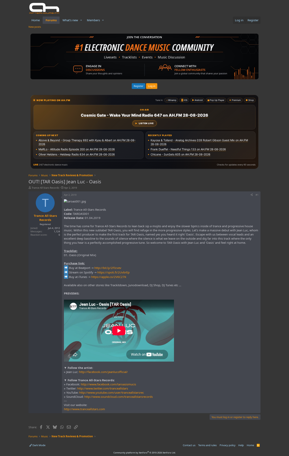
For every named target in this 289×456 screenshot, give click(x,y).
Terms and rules (207, 445)
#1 (257, 195)
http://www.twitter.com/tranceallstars (102, 388)
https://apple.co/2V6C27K (108, 277)
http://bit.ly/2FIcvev (107, 268)
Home (35, 20)
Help (241, 445)
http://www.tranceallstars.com (84, 409)
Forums (51, 20)
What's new (70, 20)
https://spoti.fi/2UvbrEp (113, 272)
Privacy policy (228, 445)
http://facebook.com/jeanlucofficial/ (103, 372)
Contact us (189, 445)
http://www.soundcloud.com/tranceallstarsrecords (118, 397)
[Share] (251, 195)
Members (93, 20)
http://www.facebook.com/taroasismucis (108, 384)
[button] (81, 20)
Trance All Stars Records (45, 187)
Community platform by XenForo (144, 452)
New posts (35, 27)
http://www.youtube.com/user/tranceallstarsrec (111, 392)
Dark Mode (38, 445)
